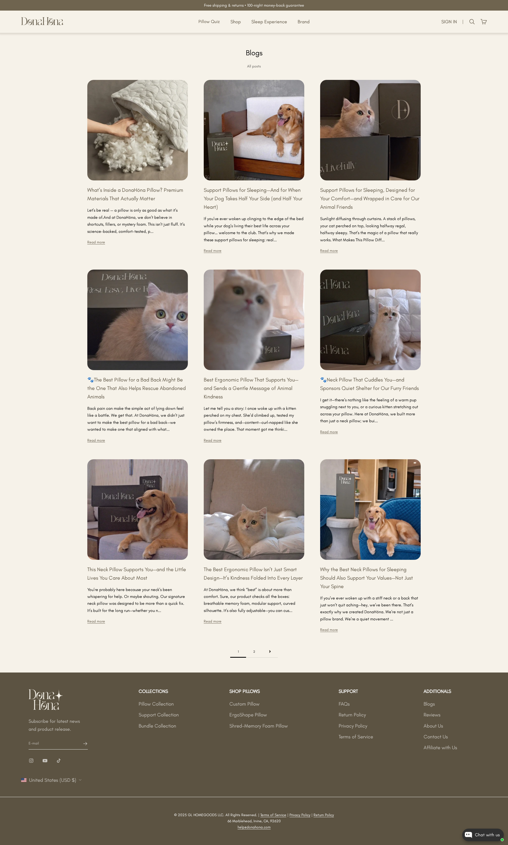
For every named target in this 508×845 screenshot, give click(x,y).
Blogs (429, 704)
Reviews (432, 715)
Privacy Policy (353, 726)
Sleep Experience (269, 22)
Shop (235, 22)
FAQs (344, 704)
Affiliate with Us (440, 747)
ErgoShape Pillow (248, 715)
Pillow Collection (156, 704)
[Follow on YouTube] (45, 760)
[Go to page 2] (270, 651)
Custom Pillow (244, 704)
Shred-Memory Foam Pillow (258, 726)
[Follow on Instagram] (31, 760)
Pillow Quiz (209, 21)
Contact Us (436, 737)
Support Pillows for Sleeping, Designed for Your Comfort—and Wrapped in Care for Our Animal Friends (369, 198)
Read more (96, 242)
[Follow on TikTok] (58, 760)
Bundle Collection (157, 726)
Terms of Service (356, 737)
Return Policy (352, 715)
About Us (433, 726)
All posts (254, 66)
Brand (304, 22)
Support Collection (159, 715)
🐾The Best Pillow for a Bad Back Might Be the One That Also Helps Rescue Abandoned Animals (136, 388)
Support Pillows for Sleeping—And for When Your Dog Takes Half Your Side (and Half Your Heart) (253, 198)
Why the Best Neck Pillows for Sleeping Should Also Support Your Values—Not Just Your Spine (366, 577)
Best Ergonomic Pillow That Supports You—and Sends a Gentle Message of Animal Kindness (251, 388)
